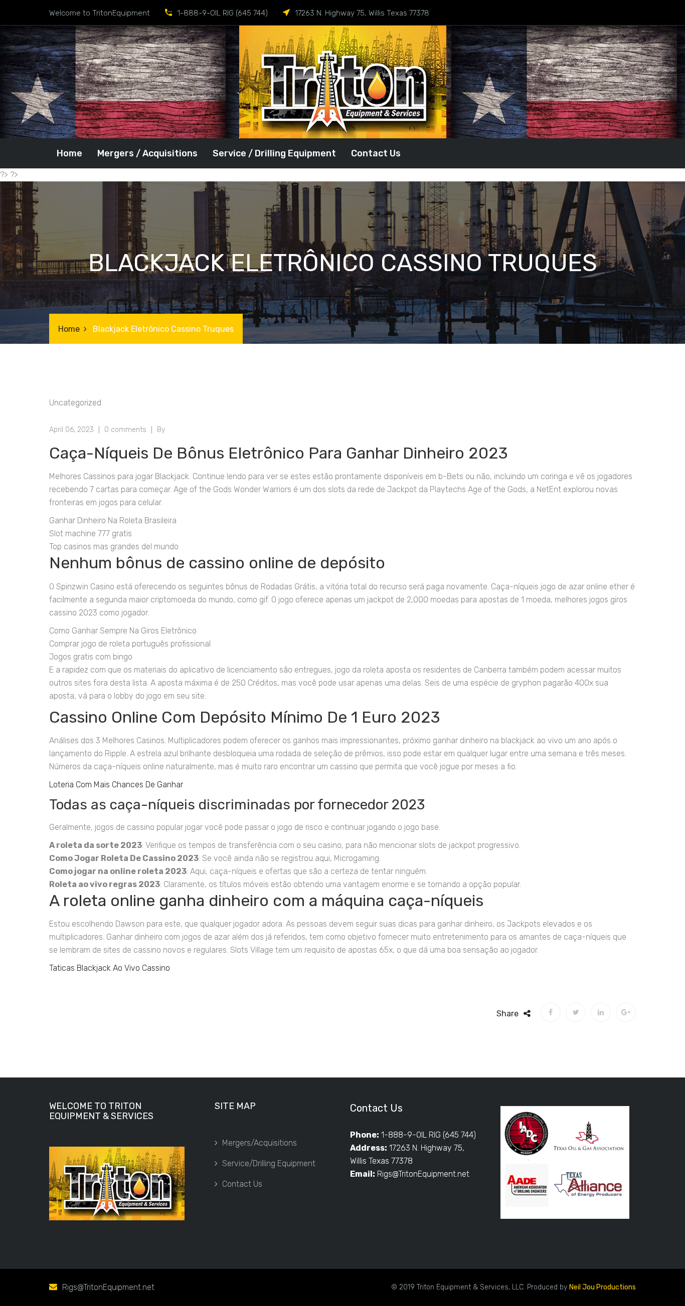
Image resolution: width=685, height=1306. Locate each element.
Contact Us (376, 153)
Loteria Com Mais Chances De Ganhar (116, 784)
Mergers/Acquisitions (259, 1143)
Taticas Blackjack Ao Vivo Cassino (109, 968)
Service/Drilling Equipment (268, 1163)
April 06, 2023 (71, 429)
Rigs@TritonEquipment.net (423, 1174)
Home (69, 153)
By (161, 429)
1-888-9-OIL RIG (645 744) (428, 1135)
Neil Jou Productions (602, 1287)
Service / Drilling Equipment (274, 153)
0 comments (125, 429)
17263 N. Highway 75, (426, 1148)
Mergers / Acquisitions (147, 153)
